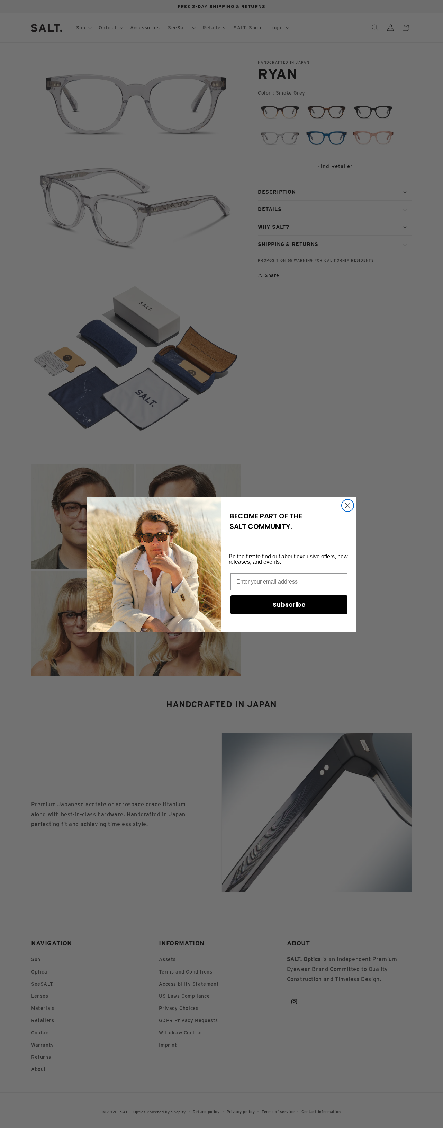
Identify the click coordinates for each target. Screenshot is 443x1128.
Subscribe (289, 604)
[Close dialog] (348, 505)
